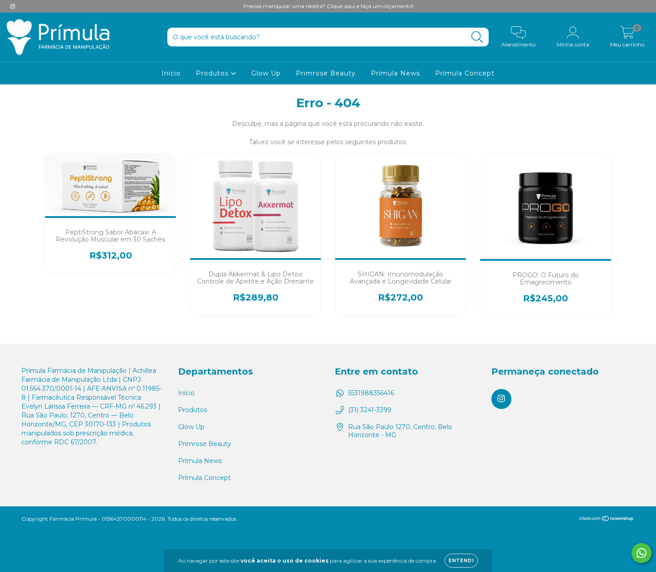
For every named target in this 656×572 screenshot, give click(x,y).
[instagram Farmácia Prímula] (12, 6)
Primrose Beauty (326, 73)
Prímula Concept (464, 73)
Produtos (213, 73)
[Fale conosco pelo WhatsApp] (641, 553)
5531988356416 (371, 393)
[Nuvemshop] (607, 519)
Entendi (461, 561)
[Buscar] (477, 37)
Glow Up (266, 73)
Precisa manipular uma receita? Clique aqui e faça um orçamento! (328, 6)
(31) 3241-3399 (369, 410)
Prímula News (395, 73)
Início (171, 73)
